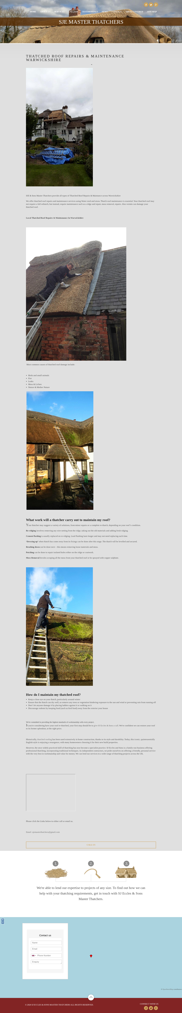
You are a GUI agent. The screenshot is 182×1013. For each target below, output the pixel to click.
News (105, 12)
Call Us (91, 845)
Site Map (152, 12)
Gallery (73, 12)
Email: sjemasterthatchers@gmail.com (43, 832)
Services (59, 12)
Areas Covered (134, 12)
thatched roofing (44, 739)
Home (33, 12)
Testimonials (90, 12)
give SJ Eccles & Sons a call (106, 725)
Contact (117, 12)
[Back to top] (91, 997)
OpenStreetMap (168, 989)
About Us (45, 12)
